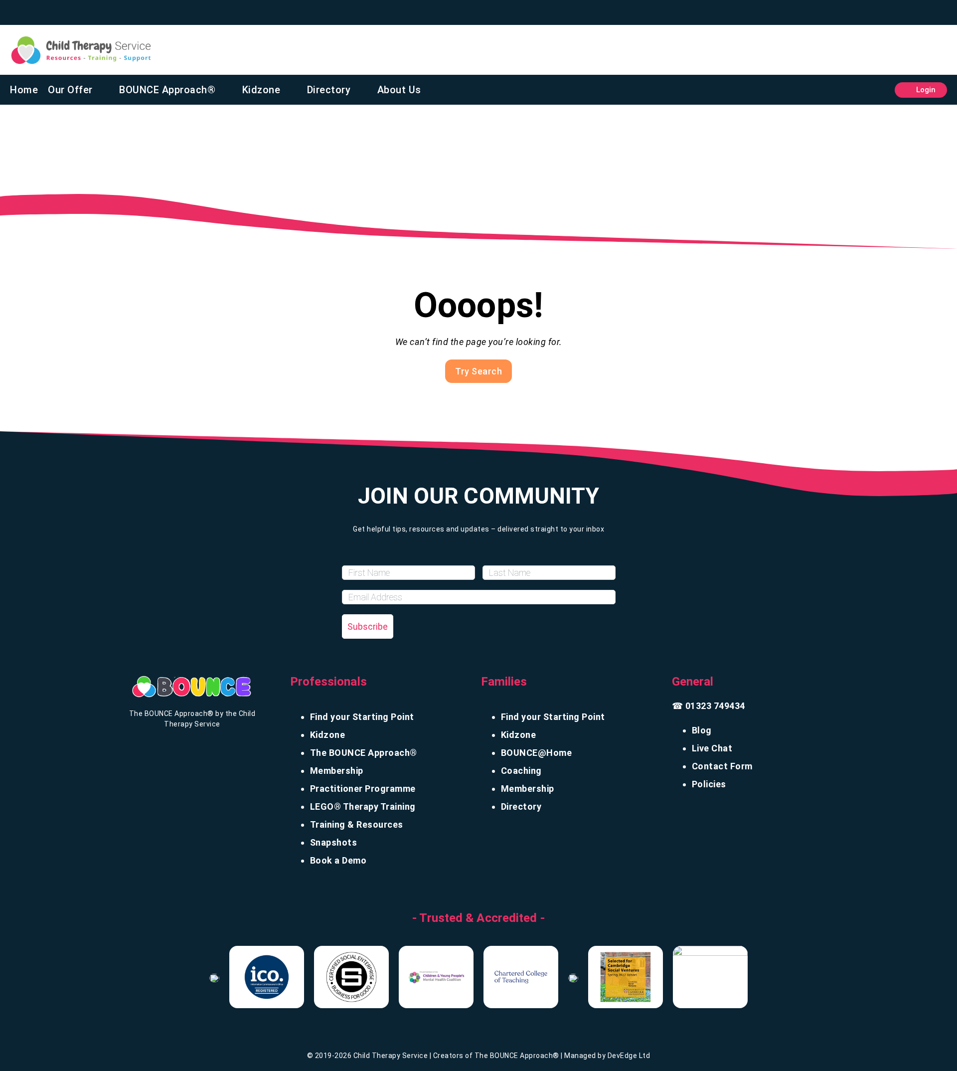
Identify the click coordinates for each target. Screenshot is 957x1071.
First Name (365, 556)
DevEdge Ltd (629, 1056)
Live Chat (712, 748)
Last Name (505, 556)
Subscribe (367, 626)
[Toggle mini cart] (879, 90)
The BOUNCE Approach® (363, 752)
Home (24, 90)
